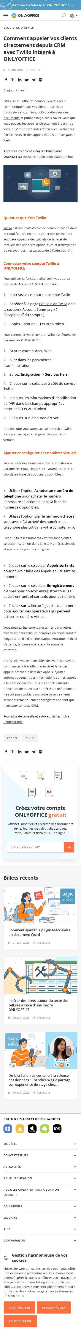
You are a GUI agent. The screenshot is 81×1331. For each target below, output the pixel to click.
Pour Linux (20, 1128)
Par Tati (36, 70)
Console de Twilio (53, 303)
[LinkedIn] (19, 79)
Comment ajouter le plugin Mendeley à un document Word (39, 932)
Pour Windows (7, 1128)
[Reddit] (26, 79)
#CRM (30, 738)
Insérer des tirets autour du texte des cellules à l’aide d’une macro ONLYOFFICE (38, 1005)
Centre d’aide (13, 722)
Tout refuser (19, 1307)
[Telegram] (33, 79)
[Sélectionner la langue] (74, 15)
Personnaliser (53, 1307)
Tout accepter (20, 1321)
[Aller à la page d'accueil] (25, 15)
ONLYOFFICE (25, 28)
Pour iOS (57, 1128)
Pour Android (44, 1128)
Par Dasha (43, 943)
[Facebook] (6, 79)
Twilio (7, 228)
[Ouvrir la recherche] (63, 15)
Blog (7, 28)
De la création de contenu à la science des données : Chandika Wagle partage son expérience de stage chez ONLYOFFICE (39, 1080)
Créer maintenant (69, 847)
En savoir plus (14, 1296)
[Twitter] (13, 79)
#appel (12, 738)
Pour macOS (32, 1128)
